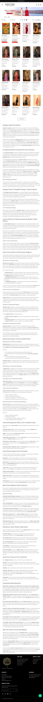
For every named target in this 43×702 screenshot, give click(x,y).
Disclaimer (35, 662)
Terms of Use (19, 664)
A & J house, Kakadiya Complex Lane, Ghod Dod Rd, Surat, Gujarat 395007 (35, 676)
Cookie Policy (35, 660)
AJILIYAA (5, 698)
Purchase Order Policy (37, 659)
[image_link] (6, 28)
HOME (5, 17)
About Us (34, 663)
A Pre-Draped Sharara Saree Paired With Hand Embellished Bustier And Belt (25, 86)
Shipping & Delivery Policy (22, 660)
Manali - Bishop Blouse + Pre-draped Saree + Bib (26, 38)
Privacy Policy (20, 663)
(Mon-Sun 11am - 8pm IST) (7, 677)
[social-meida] (3, 694)
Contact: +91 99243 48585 (6, 676)
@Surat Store (4, 674)
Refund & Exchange (21, 662)
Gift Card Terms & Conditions (22, 659)
